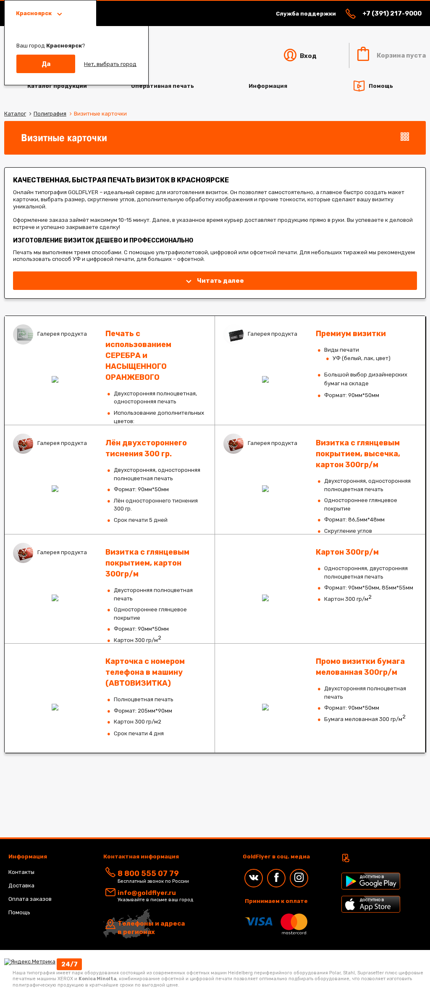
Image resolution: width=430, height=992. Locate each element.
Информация (268, 86)
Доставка (21, 885)
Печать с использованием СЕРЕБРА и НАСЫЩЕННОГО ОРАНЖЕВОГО (110, 370)
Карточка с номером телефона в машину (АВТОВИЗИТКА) (110, 698)
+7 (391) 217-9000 (392, 13)
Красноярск (34, 13)
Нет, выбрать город (110, 64)
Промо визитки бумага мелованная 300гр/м (320, 698)
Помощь (381, 85)
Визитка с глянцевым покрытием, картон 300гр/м (110, 588)
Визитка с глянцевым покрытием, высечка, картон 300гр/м (320, 479)
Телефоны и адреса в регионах (151, 928)
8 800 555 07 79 (148, 873)
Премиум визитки (320, 370)
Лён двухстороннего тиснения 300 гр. (110, 479)
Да (46, 64)
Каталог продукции (57, 86)
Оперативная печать (162, 86)
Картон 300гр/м (320, 588)
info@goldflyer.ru (147, 893)
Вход (308, 56)
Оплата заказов (30, 899)
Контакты (21, 872)
